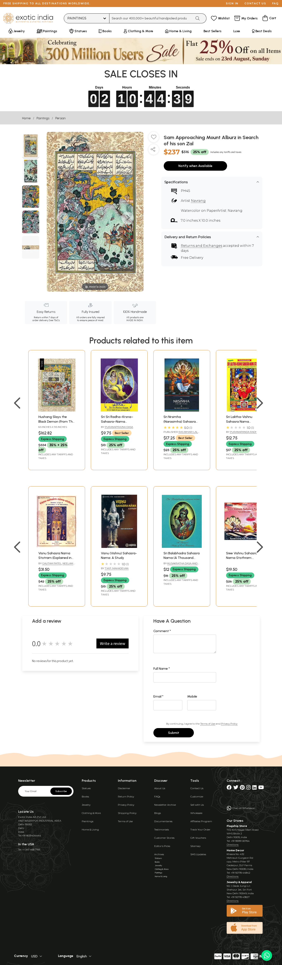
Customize (196, 796)
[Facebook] (229, 788)
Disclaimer (124, 788)
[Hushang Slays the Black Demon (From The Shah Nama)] (57, 410)
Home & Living (90, 829)
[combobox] (150, 18)
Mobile (192, 696)
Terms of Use (207, 723)
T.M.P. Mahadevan (116, 568)
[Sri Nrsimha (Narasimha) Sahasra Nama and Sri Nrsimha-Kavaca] (182, 410)
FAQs (157, 796)
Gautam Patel (52, 563)
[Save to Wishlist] (153, 138)
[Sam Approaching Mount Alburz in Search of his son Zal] (30, 146)
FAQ (275, 3)
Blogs (157, 813)
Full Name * (161, 669)
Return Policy (126, 796)
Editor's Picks (162, 846)
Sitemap (195, 846)
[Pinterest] (242, 788)
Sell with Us (197, 804)
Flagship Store (237, 826)
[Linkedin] (254, 788)
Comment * (162, 631)
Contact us (255, 3)
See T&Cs (54, 320)
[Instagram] (248, 788)
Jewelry (86, 804)
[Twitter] (235, 788)
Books (85, 796)
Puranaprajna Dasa (119, 426)
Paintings (43, 118)
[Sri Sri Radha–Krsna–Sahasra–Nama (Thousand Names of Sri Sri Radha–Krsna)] (119, 410)
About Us (159, 788)
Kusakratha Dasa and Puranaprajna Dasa (180, 565)
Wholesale (196, 813)
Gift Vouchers (198, 837)
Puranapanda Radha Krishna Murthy (242, 433)
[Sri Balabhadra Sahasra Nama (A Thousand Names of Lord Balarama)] (182, 547)
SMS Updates (198, 854)
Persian (60, 118)
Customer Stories (164, 837)
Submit (173, 733)
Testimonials (161, 829)
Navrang (198, 201)
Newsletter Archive (165, 804)
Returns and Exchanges (201, 246)
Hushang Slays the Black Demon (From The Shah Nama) (56, 421)
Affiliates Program (201, 821)
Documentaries (163, 821)
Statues (86, 788)
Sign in (232, 3)
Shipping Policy (127, 813)
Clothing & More (91, 813)
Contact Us (196, 788)
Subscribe (61, 791)
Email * (158, 696)
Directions (232, 844)
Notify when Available (195, 166)
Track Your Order (200, 829)
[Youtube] (261, 788)
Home (26, 118)
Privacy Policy (229, 723)
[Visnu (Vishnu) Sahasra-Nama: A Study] (119, 547)
